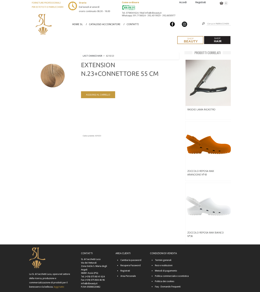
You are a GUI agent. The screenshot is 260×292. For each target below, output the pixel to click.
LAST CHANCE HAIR (92, 55)
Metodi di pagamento (166, 270)
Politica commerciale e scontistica (172, 276)
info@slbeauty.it (89, 283)
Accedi (183, 2)
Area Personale (128, 276)
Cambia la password (130, 260)
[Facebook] (172, 24)
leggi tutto (59, 286)
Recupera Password (130, 265)
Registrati (200, 2)
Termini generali (163, 260)
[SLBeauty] (43, 14)
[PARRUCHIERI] (217, 40)
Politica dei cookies (164, 281)
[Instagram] (184, 24)
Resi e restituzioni (163, 265)
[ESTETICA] (190, 40)
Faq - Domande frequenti (168, 286)
